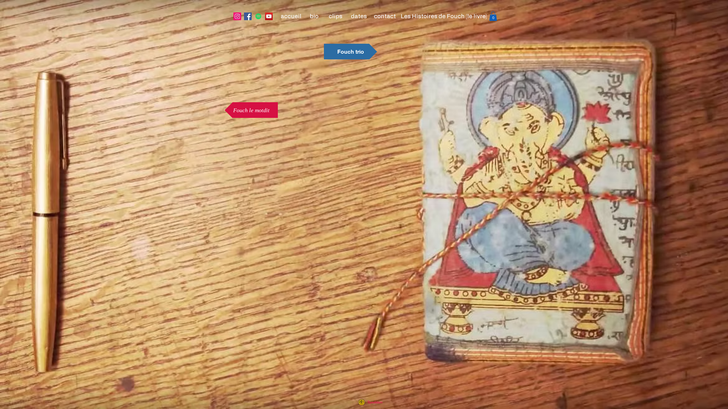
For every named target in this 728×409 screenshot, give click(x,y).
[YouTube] (269, 16)
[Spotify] (258, 16)
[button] (493, 16)
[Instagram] (237, 16)
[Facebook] (248, 16)
